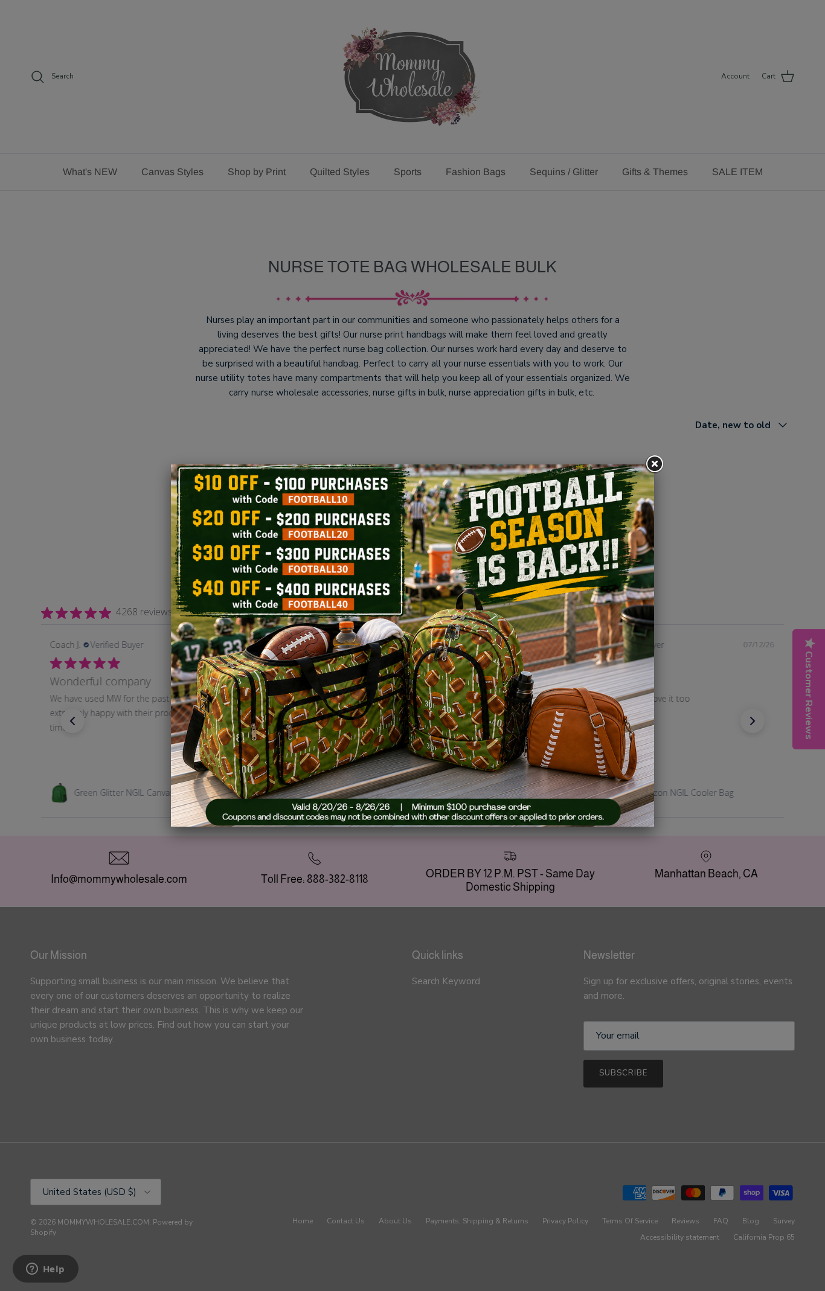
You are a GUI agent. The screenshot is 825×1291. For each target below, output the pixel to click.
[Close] (654, 464)
